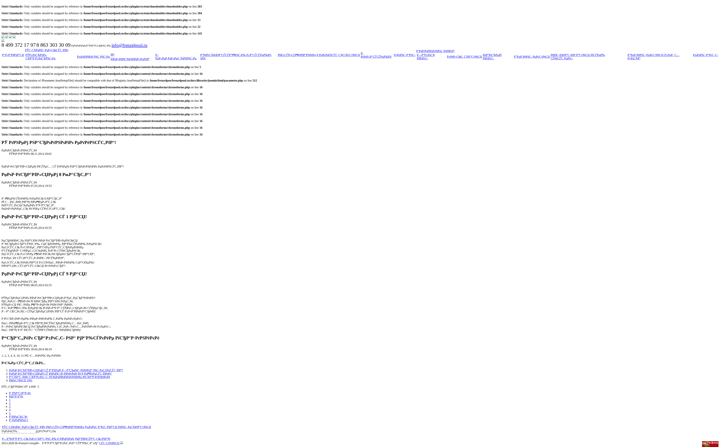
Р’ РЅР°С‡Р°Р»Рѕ (20, 393)
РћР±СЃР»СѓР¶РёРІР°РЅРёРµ (297, 55)
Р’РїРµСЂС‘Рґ (18, 416)
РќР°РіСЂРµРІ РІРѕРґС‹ (492, 56)
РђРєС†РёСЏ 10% (20, 380)
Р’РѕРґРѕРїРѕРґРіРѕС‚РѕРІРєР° (435, 51)
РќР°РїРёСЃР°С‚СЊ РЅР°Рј (92, 438)
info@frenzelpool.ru (129, 45)
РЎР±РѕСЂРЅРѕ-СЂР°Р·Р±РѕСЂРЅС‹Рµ (41, 56)
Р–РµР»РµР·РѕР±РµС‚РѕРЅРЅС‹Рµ (175, 56)
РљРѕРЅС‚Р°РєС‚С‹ (705, 55)
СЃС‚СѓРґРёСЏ (109, 443)
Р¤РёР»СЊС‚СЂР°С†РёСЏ (464, 56)
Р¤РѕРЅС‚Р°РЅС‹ (405, 55)
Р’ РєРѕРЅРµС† (18, 420)
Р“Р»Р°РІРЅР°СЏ (13, 55)
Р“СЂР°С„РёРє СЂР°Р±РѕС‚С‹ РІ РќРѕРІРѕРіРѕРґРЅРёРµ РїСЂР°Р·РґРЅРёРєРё (59, 377)
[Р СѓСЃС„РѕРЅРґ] (710, 444)
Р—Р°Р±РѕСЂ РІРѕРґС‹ (426, 56)
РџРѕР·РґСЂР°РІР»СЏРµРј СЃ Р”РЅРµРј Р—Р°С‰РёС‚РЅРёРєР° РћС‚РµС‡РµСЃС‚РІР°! (66, 370)
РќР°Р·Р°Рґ (16, 396)
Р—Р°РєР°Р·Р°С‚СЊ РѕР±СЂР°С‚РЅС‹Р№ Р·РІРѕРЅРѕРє (38, 438)
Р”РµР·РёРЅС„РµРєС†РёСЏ (532, 56)
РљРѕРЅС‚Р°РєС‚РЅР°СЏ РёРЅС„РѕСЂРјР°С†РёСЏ (118, 427)
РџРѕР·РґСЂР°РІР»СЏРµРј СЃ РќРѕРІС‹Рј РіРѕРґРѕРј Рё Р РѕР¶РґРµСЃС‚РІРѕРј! (60, 373)
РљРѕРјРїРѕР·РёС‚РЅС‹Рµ (93, 56)
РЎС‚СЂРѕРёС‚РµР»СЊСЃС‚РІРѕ (46, 50)
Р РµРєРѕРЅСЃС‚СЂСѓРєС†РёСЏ (338, 55)
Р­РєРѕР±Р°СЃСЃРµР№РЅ (376, 55)
